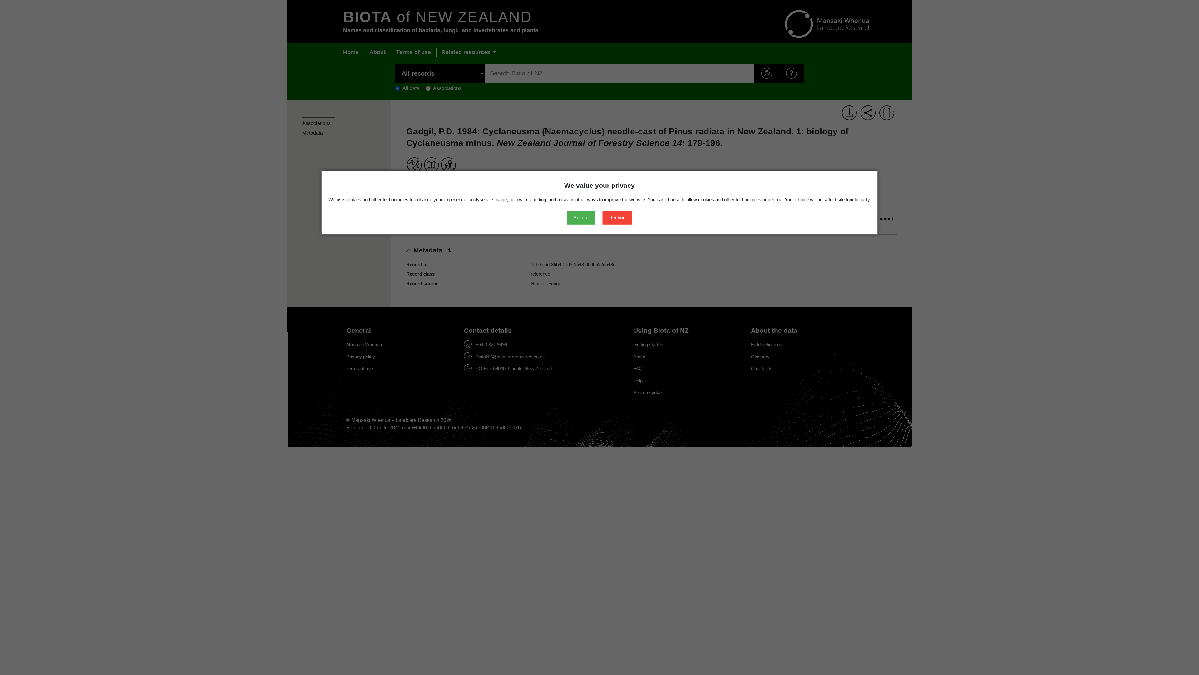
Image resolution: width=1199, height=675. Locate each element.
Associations (316, 123)
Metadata (312, 133)
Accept (581, 217)
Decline (617, 217)
